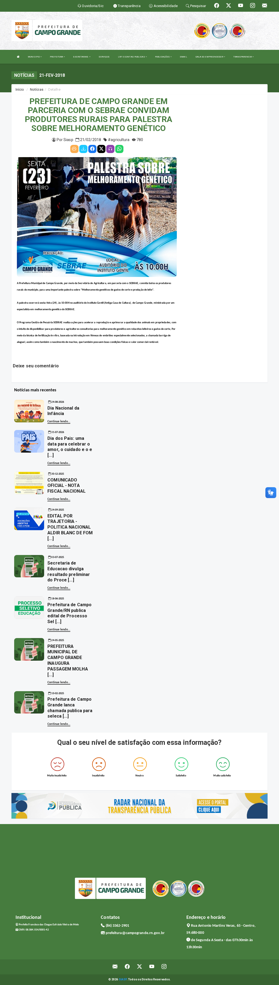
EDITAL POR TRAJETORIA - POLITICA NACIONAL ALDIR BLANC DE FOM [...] (70, 527)
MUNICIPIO (34, 57)
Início (20, 89)
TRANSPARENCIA (242, 57)
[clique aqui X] (139, 967)
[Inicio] (18, 57)
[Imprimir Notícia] (74, 149)
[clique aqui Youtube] (152, 967)
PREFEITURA (56, 57)
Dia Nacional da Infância (63, 410)
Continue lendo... (58, 421)
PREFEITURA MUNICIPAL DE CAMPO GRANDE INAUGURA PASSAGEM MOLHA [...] (67, 660)
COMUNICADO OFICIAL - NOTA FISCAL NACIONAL (66, 485)
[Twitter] (101, 149)
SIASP (123, 979)
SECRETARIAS (81, 57)
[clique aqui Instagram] (164, 967)
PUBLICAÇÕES (162, 57)
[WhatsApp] (119, 149)
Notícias (36, 89)
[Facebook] (92, 149)
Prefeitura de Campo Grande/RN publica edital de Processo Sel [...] (69, 613)
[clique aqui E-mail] (115, 967)
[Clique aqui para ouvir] (110, 149)
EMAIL (183, 57)
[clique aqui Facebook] (127, 967)
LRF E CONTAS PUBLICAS (131, 57)
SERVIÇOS (104, 57)
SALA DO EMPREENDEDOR (209, 57)
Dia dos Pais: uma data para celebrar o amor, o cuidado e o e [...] (69, 447)
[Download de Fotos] (83, 149)
